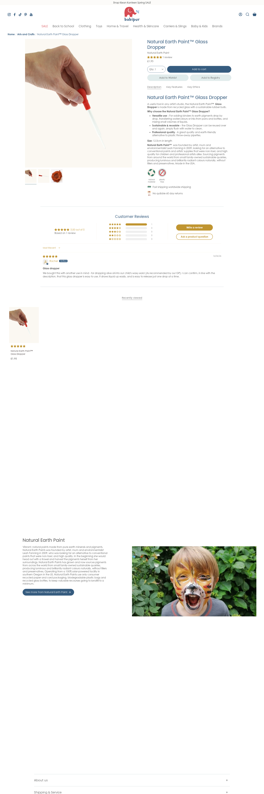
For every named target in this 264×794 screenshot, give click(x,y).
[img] (50, 256)
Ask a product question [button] (194, 236)
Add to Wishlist (168, 77)
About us (41, 780)
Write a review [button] (194, 227)
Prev (25, 103)
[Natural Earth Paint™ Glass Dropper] (24, 325)
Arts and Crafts (26, 34)
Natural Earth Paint (158, 52)
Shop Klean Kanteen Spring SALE (132, 2)
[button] (44, 26)
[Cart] (254, 14)
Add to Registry (210, 77)
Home (11, 34)
